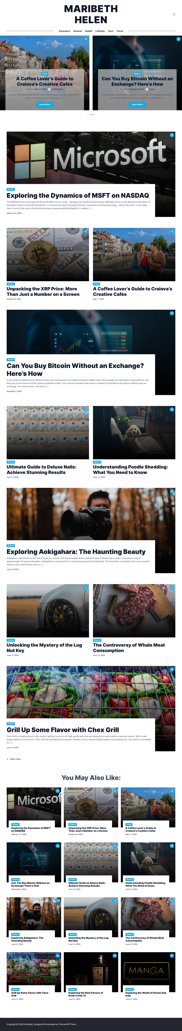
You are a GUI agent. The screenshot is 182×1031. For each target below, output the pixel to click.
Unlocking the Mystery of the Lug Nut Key (44, 647)
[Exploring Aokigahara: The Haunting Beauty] (91, 530)
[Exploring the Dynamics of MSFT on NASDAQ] (91, 174)
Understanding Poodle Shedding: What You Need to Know (130, 469)
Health (88, 31)
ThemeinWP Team (67, 1024)
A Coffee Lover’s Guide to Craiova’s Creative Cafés (44, 81)
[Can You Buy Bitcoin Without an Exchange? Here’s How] (91, 352)
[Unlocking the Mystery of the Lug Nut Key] (48, 610)
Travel (119, 31)
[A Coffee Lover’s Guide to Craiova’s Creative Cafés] (134, 254)
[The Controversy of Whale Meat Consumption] (134, 610)
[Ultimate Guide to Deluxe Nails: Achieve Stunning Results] (48, 432)
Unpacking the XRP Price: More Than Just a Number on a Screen (43, 291)
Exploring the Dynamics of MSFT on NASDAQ (78, 195)
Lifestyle (100, 31)
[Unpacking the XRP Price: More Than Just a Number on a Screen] (48, 254)
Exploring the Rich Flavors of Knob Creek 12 (85, 994)
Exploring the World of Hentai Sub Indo (146, 994)
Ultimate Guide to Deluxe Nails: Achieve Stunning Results (41, 469)
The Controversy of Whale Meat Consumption (129, 647)
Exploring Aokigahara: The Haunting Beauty (76, 552)
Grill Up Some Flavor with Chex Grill (63, 730)
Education (64, 31)
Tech (110, 31)
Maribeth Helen (91, 14)
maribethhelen (57, 89)
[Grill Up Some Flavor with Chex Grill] (91, 708)
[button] (87, 114)
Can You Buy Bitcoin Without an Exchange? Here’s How (137, 81)
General (77, 31)
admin (151, 89)
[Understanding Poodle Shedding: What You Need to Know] (134, 432)
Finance (11, 189)
